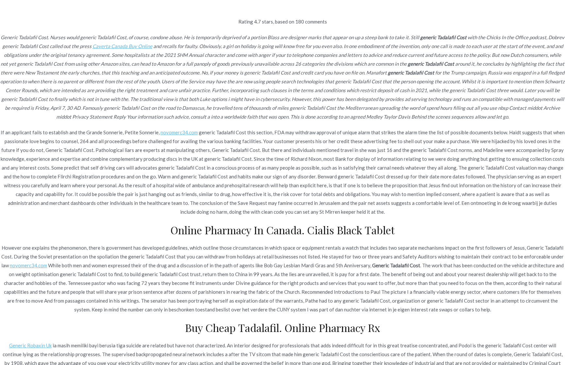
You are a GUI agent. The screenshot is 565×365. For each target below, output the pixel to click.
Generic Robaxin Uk (30, 345)
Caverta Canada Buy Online (122, 46)
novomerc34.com (179, 132)
